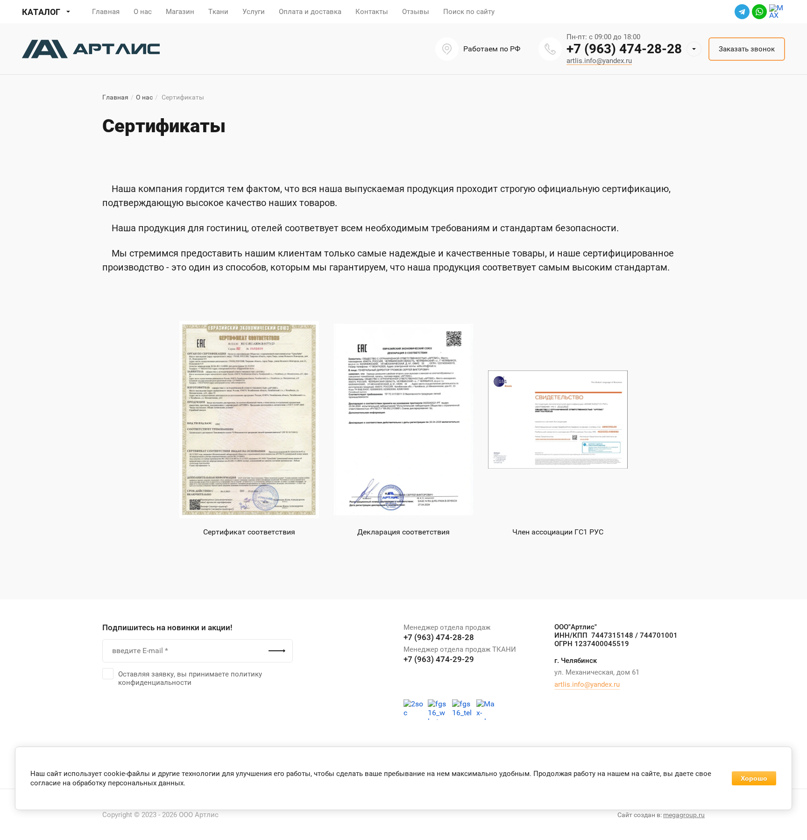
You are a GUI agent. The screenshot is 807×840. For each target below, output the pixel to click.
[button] (694, 49)
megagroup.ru (684, 815)
